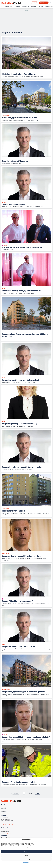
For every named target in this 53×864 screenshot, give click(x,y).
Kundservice (17, 6)
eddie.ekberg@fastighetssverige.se (9, 833)
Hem (2, 6)
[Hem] (11, 3)
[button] (51, 839)
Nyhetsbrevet (25, 6)
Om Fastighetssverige (6, 806)
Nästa (37, 793)
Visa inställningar (26, 859)
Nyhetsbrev (3, 808)
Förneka (26, 855)
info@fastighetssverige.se (7, 824)
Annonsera (40, 6)
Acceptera (26, 851)
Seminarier (33, 6)
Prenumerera (8, 6)
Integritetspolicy (26, 862)
